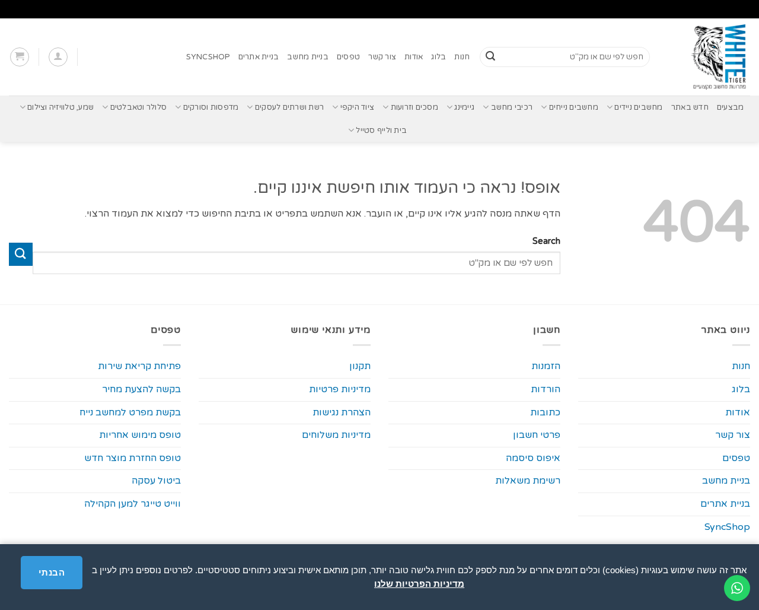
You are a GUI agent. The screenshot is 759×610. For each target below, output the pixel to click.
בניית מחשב (308, 57)
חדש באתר (690, 107)
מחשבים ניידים (638, 107)
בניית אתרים (258, 57)
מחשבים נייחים (573, 107)
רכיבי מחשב (511, 107)
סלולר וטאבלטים (138, 107)
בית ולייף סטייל (381, 130)
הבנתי (52, 572)
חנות (462, 57)
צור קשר (382, 57)
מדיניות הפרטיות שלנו (419, 584)
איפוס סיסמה (533, 458)
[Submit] (490, 57)
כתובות (545, 412)
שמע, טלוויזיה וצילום (60, 107)
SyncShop (208, 57)
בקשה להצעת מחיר (141, 389)
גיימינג (464, 107)
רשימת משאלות (527, 481)
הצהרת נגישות (341, 412)
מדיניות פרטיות (340, 389)
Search (546, 241)
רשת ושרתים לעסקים (289, 107)
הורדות (545, 389)
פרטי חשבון (536, 435)
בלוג (438, 57)
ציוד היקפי (357, 107)
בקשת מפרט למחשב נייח (130, 412)
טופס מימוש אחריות (140, 435)
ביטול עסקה (156, 481)
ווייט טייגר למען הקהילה (132, 504)
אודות (413, 57)
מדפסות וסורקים (210, 107)
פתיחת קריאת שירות (139, 366)
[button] (58, 56)
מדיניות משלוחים (336, 435)
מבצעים (730, 107)
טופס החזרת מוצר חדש (132, 458)
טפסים (348, 57)
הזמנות (545, 366)
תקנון (360, 366)
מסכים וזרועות (414, 107)
